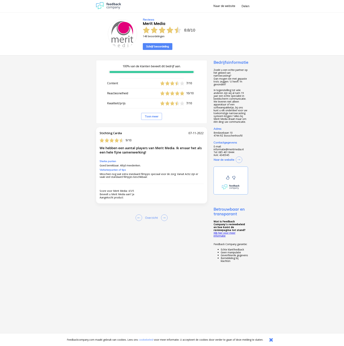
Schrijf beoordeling (157, 46)
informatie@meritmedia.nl (229, 149)
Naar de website (224, 6)
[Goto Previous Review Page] (140, 218)
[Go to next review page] (164, 218)
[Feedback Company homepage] (108, 8)
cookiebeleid (146, 339)
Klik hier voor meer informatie (224, 234)
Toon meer (151, 116)
